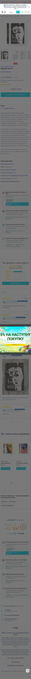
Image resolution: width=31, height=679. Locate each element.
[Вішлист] (25, 12)
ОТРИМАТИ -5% (15, 344)
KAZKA (5, 12)
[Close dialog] (30, 328)
